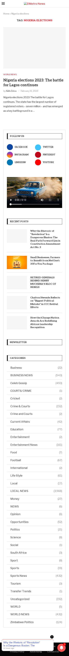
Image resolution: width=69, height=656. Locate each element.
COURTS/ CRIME (36, 390)
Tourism (36, 583)
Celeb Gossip (36, 383)
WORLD (36, 606)
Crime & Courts (36, 406)
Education (36, 429)
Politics (36, 529)
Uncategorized (36, 599)
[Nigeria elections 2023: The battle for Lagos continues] (34, 47)
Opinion (36, 514)
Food (36, 452)
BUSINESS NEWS (36, 375)
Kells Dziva (11, 91)
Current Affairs (36, 421)
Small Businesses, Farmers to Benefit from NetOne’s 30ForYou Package (45, 260)
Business (36, 367)
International (36, 468)
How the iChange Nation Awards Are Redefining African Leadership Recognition (44, 322)
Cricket (36, 398)
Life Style (36, 475)
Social (36, 545)
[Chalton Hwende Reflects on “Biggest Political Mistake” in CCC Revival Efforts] (17, 302)
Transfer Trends (36, 591)
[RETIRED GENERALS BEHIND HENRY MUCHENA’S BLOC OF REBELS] (17, 282)
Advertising (36, 651)
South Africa (36, 552)
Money (36, 498)
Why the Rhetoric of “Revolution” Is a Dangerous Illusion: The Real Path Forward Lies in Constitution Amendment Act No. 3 (45, 239)
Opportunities (36, 522)
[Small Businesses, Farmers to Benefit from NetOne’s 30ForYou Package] (17, 262)
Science (36, 537)
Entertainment (36, 437)
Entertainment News (36, 444)
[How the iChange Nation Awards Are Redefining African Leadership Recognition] (17, 322)
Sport (36, 560)
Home (6, 13)
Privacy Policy (17, 651)
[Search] (65, 3)
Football (36, 460)
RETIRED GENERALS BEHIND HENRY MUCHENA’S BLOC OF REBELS (43, 282)
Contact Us (53, 651)
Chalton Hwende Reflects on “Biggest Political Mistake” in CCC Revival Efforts (45, 302)
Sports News (36, 575)
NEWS (36, 506)
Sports (36, 568)
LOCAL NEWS (36, 491)
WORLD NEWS (36, 614)
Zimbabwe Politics (36, 622)
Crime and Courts (36, 414)
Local (36, 483)
